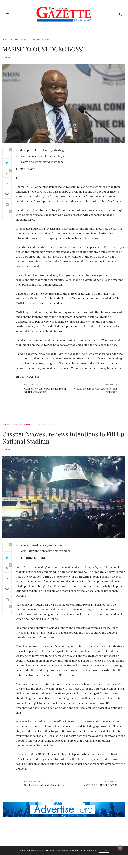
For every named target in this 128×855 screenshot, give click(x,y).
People (28, 424)
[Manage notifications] (120, 847)
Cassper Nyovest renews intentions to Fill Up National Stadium (63, 437)
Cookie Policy (88, 850)
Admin (8, 57)
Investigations (11, 39)
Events (6, 424)
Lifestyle (17, 424)
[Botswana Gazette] (64, 14)
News (23, 39)
